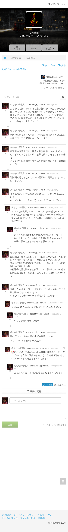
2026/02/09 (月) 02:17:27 (36, 303)
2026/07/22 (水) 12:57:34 (36, 348)
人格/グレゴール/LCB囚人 (14, 69)
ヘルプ (41, 514)
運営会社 (42, 517)
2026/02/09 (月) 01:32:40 (35, 285)
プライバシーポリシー (24, 514)
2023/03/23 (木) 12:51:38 (35, 104)
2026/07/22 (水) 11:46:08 (35, 332)
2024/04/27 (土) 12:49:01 (36, 207)
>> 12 (63, 348)
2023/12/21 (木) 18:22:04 (35, 173)
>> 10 (16, 316)
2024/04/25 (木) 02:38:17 (35, 190)
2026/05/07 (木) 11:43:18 (39, 314)
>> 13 (16, 368)
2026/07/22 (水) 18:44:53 (39, 366)
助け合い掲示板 (10, 517)
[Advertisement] (34, 471)
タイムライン (59, 384)
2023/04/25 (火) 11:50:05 (35, 130)
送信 (10, 424)
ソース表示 (51, 87)
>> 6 (15, 231)
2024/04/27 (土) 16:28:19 (39, 228)
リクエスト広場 (28, 517)
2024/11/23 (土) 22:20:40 (35, 253)
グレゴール (50, 65)
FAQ (49, 514)
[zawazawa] (15, 4)
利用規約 (6, 514)
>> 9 (61, 302)
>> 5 (61, 207)
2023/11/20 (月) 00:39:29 (35, 147)
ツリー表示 (47, 384)
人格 (63, 65)
